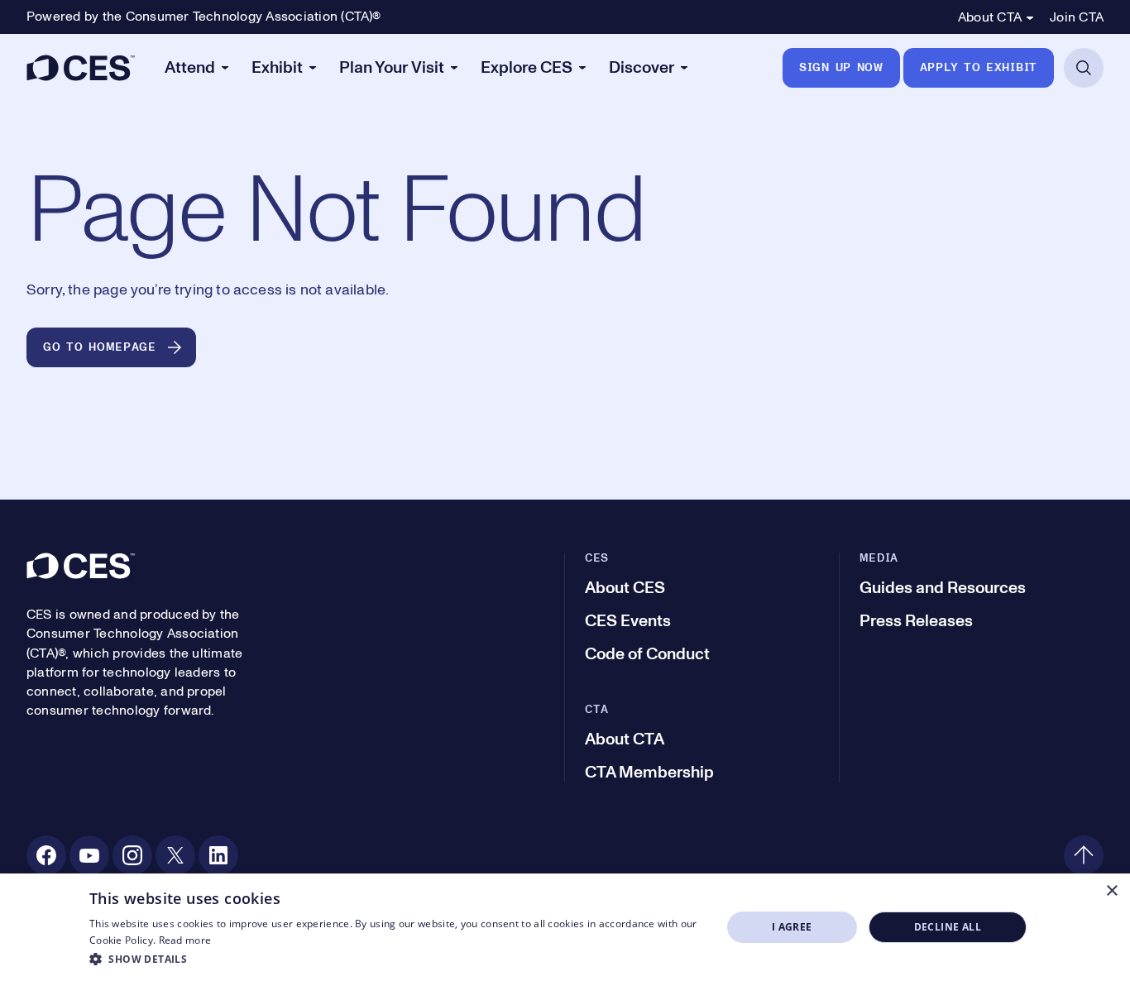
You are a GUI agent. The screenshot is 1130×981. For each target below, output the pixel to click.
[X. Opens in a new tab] (175, 855)
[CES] (80, 68)
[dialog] (565, 927)
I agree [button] (792, 927)
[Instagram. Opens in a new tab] (132, 855)
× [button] (1111, 891)
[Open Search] (1084, 68)
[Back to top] (1084, 855)
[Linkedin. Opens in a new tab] (218, 855)
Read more (185, 940)
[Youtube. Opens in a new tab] (89, 855)
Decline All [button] (947, 927)
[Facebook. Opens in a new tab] (46, 855)
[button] (395, 959)
